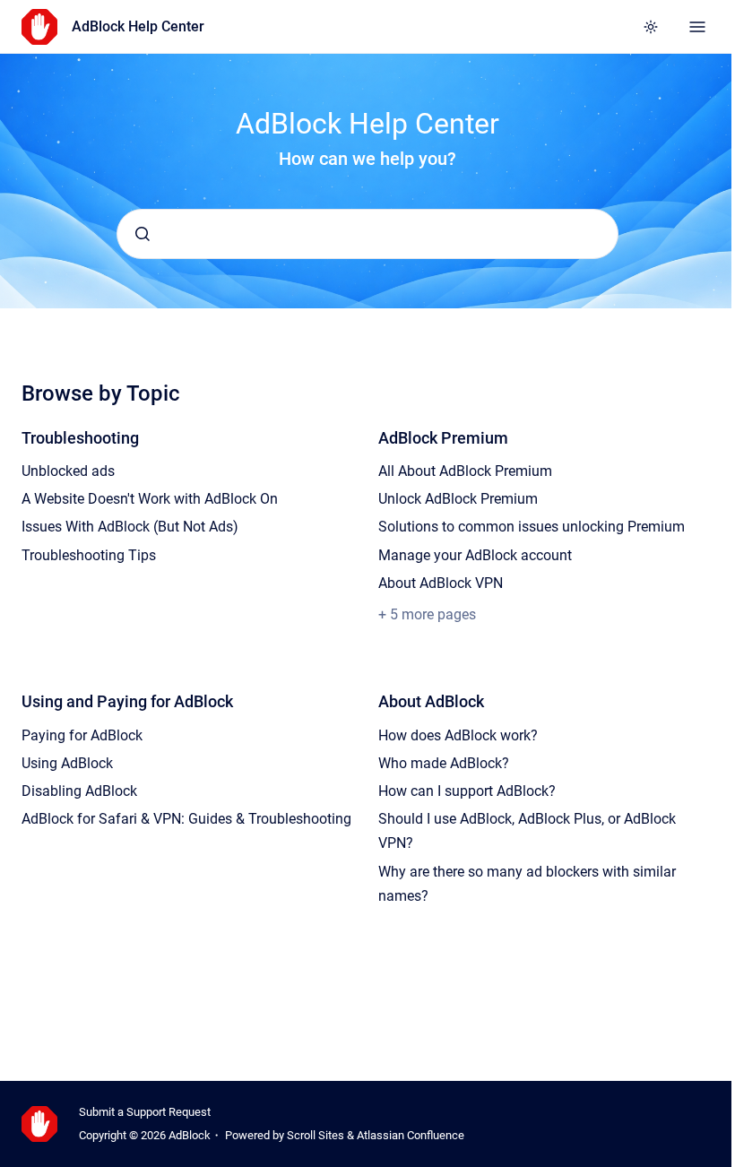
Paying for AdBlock (82, 735)
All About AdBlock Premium (465, 471)
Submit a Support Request (145, 1112)
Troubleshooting (80, 437)
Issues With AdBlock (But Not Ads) (130, 526)
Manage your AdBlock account (475, 555)
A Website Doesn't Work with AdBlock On (150, 498)
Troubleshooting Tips (89, 555)
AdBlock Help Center (138, 26)
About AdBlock (431, 701)
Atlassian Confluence (410, 1135)
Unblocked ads (68, 471)
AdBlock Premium (443, 437)
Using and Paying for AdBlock (127, 701)
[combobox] (367, 234)
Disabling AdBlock (79, 791)
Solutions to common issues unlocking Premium (531, 526)
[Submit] (142, 234)
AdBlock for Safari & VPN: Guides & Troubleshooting (186, 818)
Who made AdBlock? (443, 763)
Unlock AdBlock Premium (458, 498)
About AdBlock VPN (440, 583)
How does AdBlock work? (458, 735)
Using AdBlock (67, 763)
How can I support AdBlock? (467, 791)
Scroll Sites (315, 1135)
